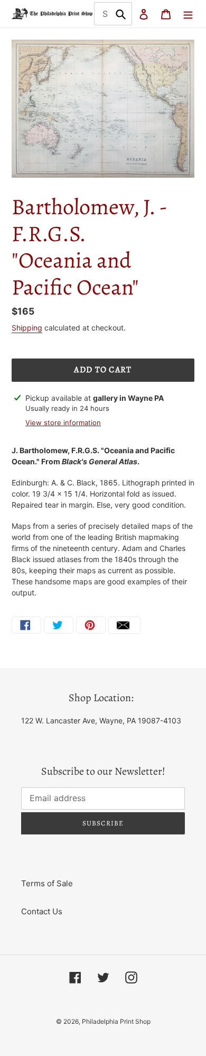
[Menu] (188, 14)
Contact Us (41, 911)
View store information (63, 422)
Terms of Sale (47, 883)
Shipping (27, 327)
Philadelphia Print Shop (116, 1021)
